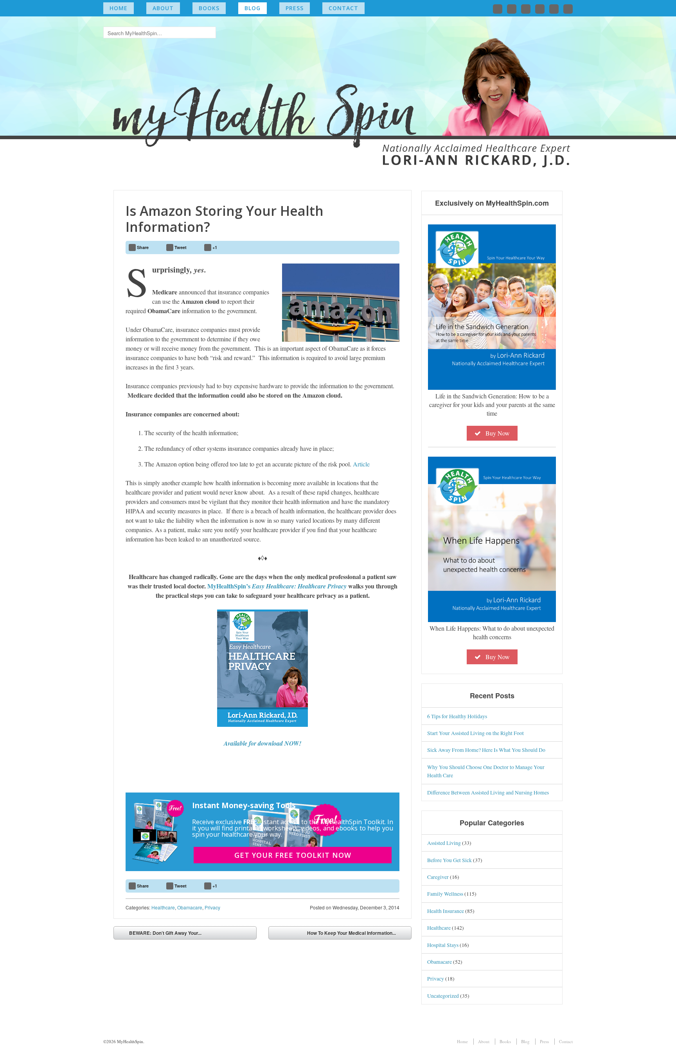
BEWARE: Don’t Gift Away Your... (165, 932)
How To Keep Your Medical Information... (351, 932)
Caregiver (438, 876)
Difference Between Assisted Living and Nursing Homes (488, 792)
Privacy (212, 907)
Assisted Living (444, 842)
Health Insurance (445, 911)
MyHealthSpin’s (277, 585)
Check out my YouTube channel (554, 9)
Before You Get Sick (449, 860)
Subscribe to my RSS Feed (568, 9)
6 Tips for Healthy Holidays (457, 716)
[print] (390, 247)
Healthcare (163, 907)
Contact (343, 8)
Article (361, 464)
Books (209, 8)
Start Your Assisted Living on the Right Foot (475, 733)
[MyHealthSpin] (338, 88)
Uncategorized (443, 995)
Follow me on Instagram (540, 9)
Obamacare (189, 907)
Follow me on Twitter (497, 9)
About (163, 8)
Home (119, 8)
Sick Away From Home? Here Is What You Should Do (486, 749)
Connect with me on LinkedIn (525, 9)
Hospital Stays (442, 945)
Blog (253, 8)
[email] (372, 247)
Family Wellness (445, 893)
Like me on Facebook (511, 9)
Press (295, 8)
